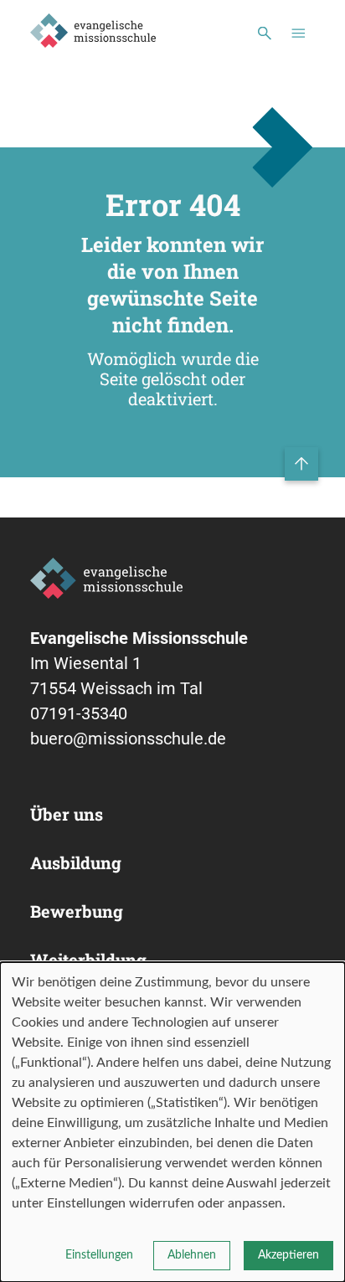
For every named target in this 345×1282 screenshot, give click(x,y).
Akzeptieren (288, 1255)
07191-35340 (78, 713)
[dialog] (172, 1122)
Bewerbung (76, 911)
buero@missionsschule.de (128, 739)
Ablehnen (191, 1255)
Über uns (66, 814)
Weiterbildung (88, 960)
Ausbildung (75, 862)
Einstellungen (99, 1255)
